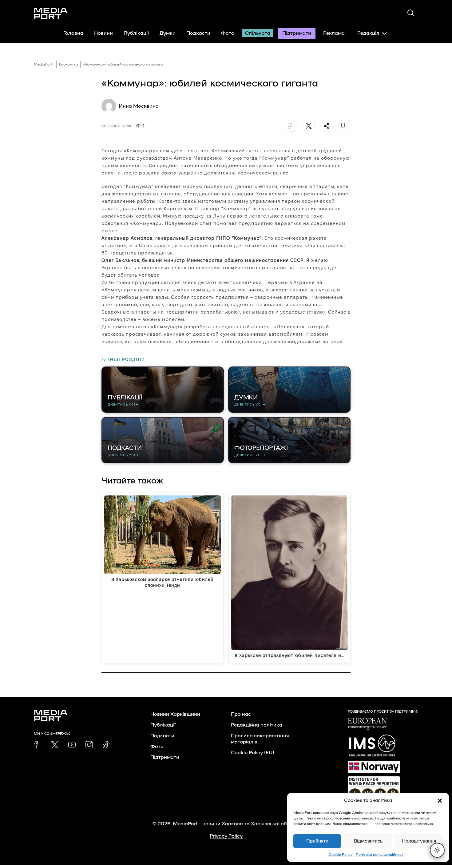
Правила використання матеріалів (260, 738)
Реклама (334, 33)
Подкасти (198, 33)
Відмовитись (368, 841)
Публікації (136, 33)
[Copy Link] (344, 126)
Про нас (241, 714)
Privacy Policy (226, 836)
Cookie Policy (341, 854)
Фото (227, 33)
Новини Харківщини (175, 714)
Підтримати (296, 33)
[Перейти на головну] (51, 13)
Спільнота (257, 33)
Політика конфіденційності (380, 854)
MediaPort (43, 64)
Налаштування (419, 841)
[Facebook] (291, 126)
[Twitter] (309, 126)
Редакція (368, 33)
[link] (37, 744)
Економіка (68, 64)
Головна (73, 33)
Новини (103, 33)
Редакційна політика (256, 725)
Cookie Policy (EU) (252, 752)
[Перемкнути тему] (437, 850)
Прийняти (317, 841)
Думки (168, 33)
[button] (440, 801)
